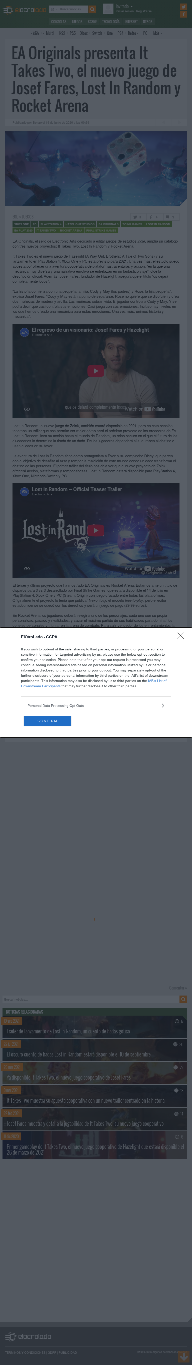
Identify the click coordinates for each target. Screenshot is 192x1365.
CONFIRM (48, 721)
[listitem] (96, 705)
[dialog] (96, 682)
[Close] (182, 637)
